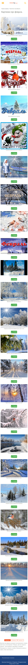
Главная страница (5, 8)
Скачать (15, 38)
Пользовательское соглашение (8, 657)
